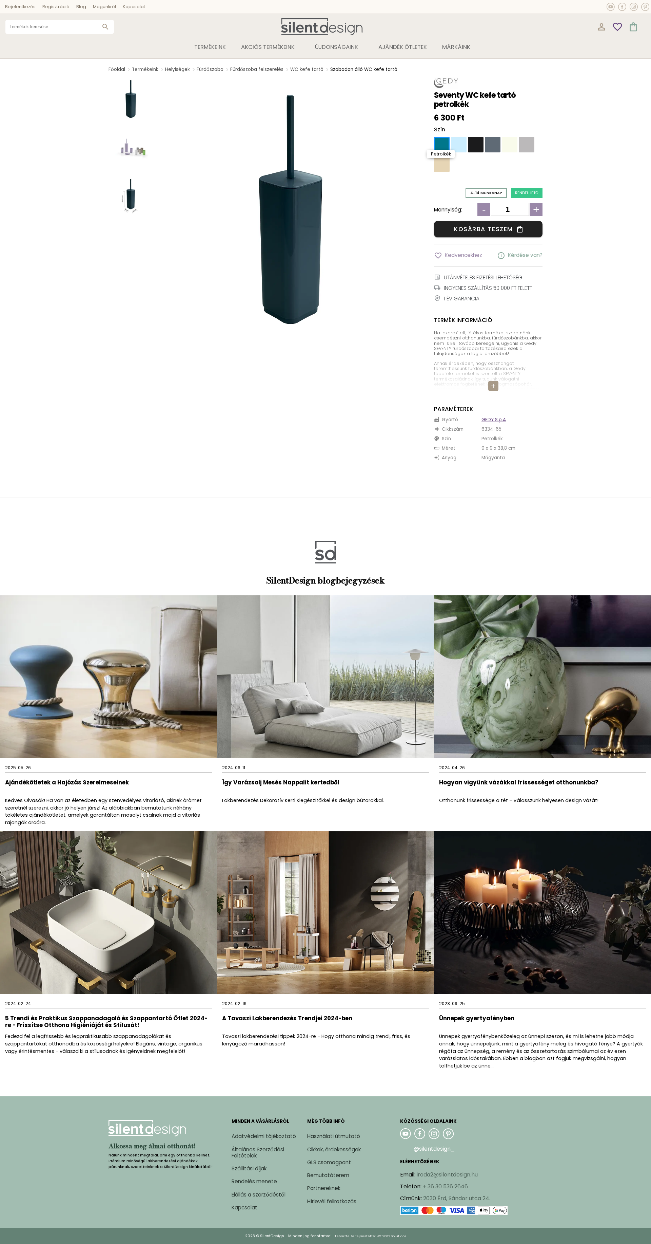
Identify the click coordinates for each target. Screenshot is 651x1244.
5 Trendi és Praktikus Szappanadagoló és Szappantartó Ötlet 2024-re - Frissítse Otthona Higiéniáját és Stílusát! (106, 1022)
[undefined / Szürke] (492, 144)
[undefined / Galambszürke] (526, 144)
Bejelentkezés (20, 7)
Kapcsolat (134, 7)
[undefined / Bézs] (442, 164)
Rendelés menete (254, 1181)
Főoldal (116, 69)
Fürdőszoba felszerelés (256, 69)
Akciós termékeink (268, 47)
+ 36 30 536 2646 (445, 1186)
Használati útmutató (333, 1136)
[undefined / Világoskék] (459, 144)
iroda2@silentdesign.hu (447, 1174)
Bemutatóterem (328, 1175)
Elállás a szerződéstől (258, 1194)
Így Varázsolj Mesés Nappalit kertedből (280, 782)
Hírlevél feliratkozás (331, 1201)
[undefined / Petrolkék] (442, 144)
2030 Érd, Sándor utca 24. (456, 1198)
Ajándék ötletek (402, 47)
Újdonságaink (336, 47)
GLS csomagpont (329, 1162)
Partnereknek (323, 1188)
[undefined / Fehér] (509, 144)
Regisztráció (56, 7)
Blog (81, 7)
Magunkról (104, 7)
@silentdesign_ (434, 1149)
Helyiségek (177, 69)
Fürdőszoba (210, 69)
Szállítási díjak (249, 1168)
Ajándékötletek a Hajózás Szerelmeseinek (67, 782)
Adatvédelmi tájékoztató (264, 1136)
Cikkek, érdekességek (334, 1149)
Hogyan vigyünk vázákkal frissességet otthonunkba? (519, 782)
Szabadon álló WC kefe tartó (363, 69)
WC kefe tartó (306, 69)
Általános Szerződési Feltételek (258, 1152)
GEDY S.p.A (493, 419)
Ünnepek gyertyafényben (476, 1018)
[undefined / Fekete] (475, 144)
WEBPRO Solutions (391, 1236)
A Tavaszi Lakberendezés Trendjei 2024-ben (287, 1018)
